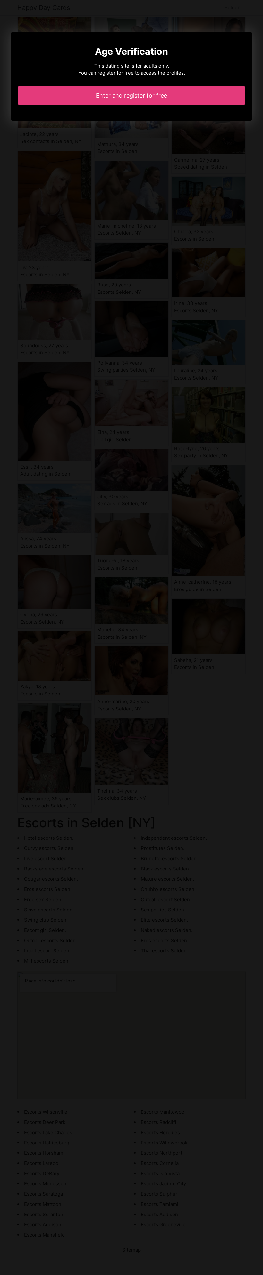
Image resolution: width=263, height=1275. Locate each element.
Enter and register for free (131, 95)
